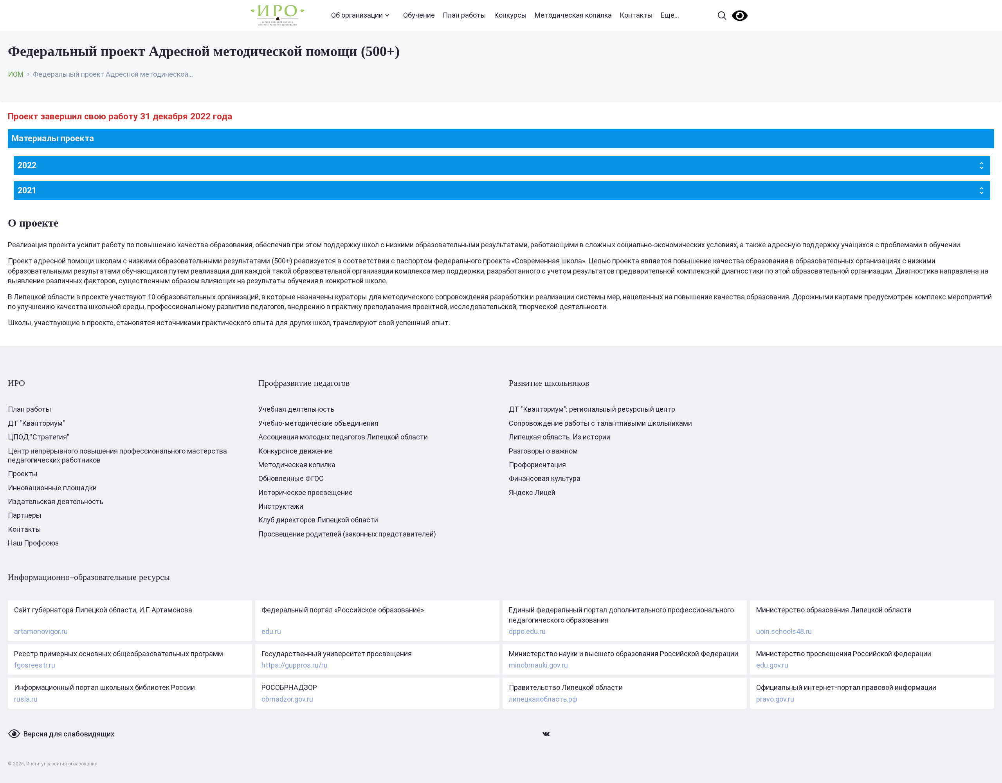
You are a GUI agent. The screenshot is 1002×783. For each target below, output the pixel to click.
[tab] (501, 138)
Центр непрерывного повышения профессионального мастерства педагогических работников (117, 455)
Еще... (670, 15)
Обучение (419, 15)
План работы (464, 15)
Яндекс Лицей (532, 492)
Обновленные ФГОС (291, 478)
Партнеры (24, 515)
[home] (277, 15)
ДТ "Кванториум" (36, 423)
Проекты (23, 474)
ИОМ (15, 74)
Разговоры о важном (543, 451)
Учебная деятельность (296, 409)
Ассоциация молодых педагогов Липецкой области (343, 437)
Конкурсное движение (295, 451)
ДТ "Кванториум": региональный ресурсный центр (592, 409)
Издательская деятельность (55, 501)
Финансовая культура (544, 478)
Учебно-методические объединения (318, 423)
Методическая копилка (573, 15)
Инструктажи (280, 506)
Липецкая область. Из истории (559, 437)
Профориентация (537, 465)
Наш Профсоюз (33, 543)
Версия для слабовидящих (68, 734)
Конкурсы (510, 15)
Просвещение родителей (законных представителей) (347, 534)
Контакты (636, 15)
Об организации (357, 15)
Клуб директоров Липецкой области (318, 520)
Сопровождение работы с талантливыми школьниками (600, 423)
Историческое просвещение (305, 492)
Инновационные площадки (52, 488)
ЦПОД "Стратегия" (38, 437)
